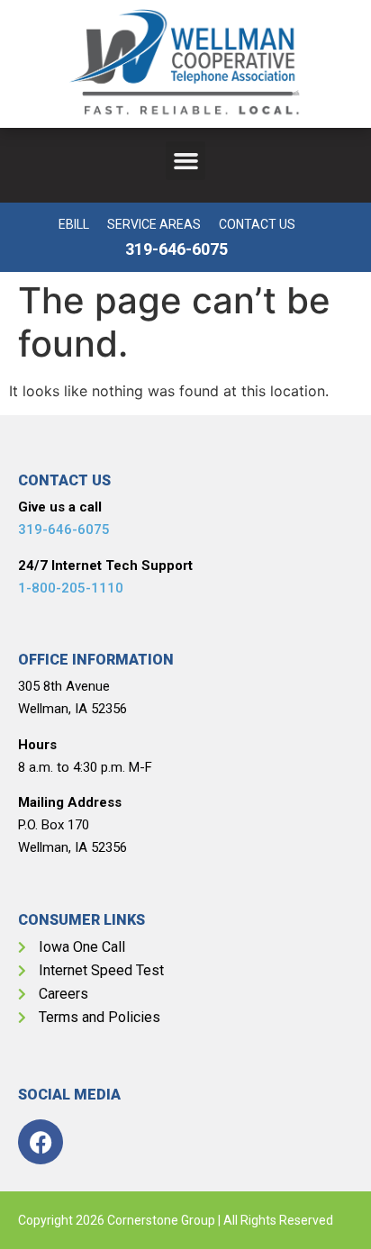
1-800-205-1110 (70, 588)
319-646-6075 (64, 529)
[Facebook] (40, 1141)
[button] (185, 161)
